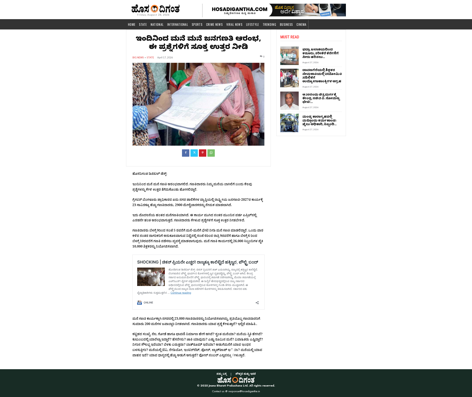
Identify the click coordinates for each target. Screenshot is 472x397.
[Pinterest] (202, 153)
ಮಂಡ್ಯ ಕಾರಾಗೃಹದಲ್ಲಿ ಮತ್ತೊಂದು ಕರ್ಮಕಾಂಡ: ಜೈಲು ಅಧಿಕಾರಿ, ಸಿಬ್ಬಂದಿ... (319, 120)
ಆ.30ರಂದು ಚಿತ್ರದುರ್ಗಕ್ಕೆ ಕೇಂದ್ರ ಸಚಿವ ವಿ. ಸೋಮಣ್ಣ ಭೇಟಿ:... (320, 98)
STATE (150, 57)
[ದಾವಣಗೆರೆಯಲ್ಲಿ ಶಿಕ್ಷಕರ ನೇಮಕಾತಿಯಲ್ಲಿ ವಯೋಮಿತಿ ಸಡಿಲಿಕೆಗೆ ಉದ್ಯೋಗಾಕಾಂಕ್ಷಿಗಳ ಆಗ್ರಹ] (289, 78)
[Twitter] (194, 153)
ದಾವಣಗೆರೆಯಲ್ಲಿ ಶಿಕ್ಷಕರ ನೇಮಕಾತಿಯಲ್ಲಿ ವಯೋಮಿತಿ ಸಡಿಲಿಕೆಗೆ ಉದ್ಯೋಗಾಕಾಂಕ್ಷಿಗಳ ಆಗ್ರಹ (322, 76)
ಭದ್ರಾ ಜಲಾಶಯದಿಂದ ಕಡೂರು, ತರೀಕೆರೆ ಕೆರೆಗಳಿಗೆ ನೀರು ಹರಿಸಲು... (320, 53)
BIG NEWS (138, 57)
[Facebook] (185, 153)
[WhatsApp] (211, 153)
